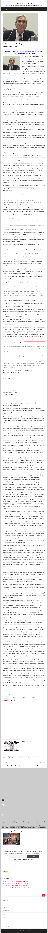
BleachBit (17, 756)
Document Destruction (23, 756)
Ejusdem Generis (31, 756)
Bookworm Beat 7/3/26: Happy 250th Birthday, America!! (15, 885)
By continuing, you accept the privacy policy (24, 859)
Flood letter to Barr (6, 700)
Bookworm (15, 49)
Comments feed (6, 924)
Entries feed (5, 922)
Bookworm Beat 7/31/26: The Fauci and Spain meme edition (15, 883)
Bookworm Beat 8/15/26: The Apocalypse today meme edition (16, 881)
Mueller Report (21, 194)
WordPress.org (6, 926)
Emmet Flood (37, 756)
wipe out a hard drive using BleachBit (10, 332)
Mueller (4, 757)
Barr (14, 756)
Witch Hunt (30, 757)
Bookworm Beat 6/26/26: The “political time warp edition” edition (16, 887)
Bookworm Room (24, 2)
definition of (20, 282)
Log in (4, 919)
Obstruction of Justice (16, 757)
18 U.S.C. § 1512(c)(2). (22, 204)
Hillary (41, 756)
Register (4, 917)
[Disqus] (24, 783)
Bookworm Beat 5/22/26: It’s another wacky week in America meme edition (18, 890)
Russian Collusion (23, 757)
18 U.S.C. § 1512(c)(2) (8, 756)
